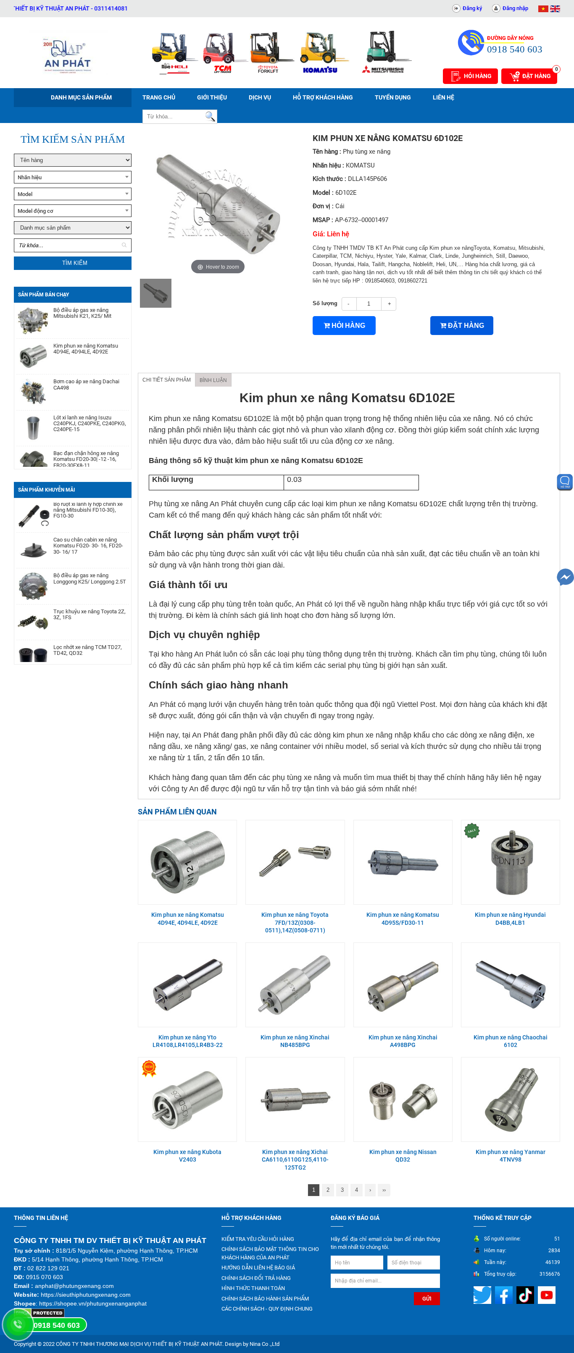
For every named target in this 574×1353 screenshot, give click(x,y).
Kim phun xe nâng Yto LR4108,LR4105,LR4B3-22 (188, 1041)
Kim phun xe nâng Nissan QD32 (403, 1156)
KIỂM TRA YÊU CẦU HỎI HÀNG (257, 1239)
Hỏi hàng (478, 76)
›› (384, 1190)
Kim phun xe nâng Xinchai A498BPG (403, 1041)
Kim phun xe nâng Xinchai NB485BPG (295, 1041)
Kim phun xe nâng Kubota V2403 (187, 1156)
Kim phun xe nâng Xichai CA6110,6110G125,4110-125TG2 (295, 1159)
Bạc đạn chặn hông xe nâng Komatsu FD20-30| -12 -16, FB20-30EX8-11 (86, 444)
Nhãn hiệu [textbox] (30, 177)
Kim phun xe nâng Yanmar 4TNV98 (510, 1156)
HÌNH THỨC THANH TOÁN (253, 1288)
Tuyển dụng (393, 97)
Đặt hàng (539, 73)
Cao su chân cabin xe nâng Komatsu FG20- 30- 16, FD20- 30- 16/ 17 (88, 531)
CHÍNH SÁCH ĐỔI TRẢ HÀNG (256, 1278)
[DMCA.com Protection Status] (39, 1312)
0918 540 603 (57, 1325)
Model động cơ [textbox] (35, 211)
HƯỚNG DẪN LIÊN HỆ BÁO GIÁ (258, 1267)
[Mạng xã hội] (483, 1294)
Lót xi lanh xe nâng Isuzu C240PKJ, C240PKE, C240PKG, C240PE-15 (89, 409)
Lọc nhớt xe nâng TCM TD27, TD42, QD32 (87, 635)
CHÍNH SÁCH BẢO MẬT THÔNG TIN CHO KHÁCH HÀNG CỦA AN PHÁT (270, 1253)
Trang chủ (158, 97)
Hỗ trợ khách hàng (323, 97)
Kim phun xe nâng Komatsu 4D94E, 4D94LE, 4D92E (85, 334)
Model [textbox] (25, 194)
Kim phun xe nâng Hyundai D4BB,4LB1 (510, 918)
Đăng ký (472, 8)
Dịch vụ (260, 97)
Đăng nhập (515, 8)
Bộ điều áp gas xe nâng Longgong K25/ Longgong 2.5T (89, 563)
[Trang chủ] (68, 52)
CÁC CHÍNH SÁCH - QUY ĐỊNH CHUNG (267, 1309)
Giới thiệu (212, 97)
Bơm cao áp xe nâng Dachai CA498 (86, 369)
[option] (155, 293)
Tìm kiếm (74, 263)
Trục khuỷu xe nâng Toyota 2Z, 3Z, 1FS (89, 599)
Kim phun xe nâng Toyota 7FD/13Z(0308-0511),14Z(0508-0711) (295, 922)
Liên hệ (443, 97)
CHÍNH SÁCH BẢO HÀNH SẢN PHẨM (265, 1298)
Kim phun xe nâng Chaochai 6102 (511, 1041)
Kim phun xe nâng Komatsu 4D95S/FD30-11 (402, 918)
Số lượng (325, 303)
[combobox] (73, 177)
